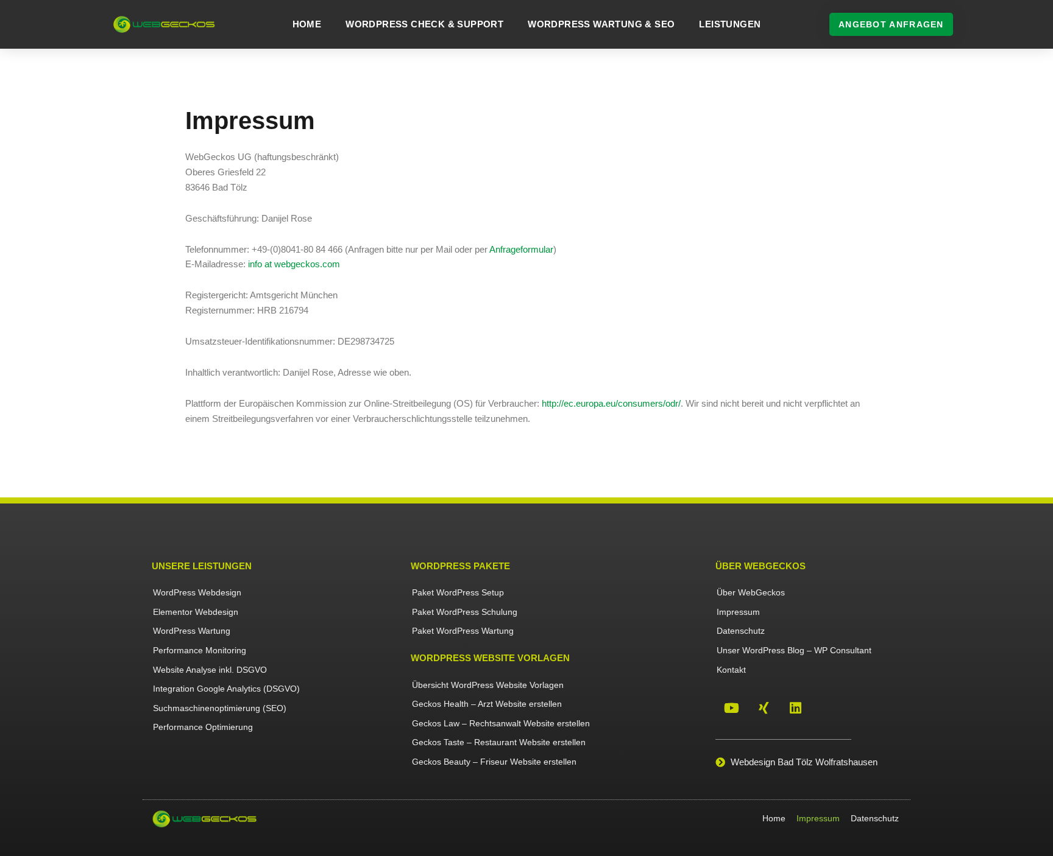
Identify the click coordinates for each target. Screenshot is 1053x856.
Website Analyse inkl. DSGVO (210, 670)
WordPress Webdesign (197, 592)
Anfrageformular (521, 249)
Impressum (738, 612)
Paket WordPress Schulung (464, 612)
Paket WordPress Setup (458, 592)
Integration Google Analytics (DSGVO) (226, 688)
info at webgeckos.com (294, 264)
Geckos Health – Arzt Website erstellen (487, 704)
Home (307, 24)
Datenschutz (741, 631)
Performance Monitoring (199, 650)
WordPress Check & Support (424, 24)
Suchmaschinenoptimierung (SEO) (219, 708)
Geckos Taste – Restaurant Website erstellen (499, 742)
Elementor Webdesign (195, 612)
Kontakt (731, 670)
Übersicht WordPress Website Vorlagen (488, 685)
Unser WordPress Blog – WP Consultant (794, 650)
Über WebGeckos (751, 592)
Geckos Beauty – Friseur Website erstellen (494, 762)
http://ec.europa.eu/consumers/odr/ (611, 403)
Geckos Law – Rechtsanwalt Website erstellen (501, 723)
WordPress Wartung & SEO (601, 24)
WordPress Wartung (191, 631)
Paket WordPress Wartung (463, 631)
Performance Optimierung (203, 727)
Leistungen (729, 24)
